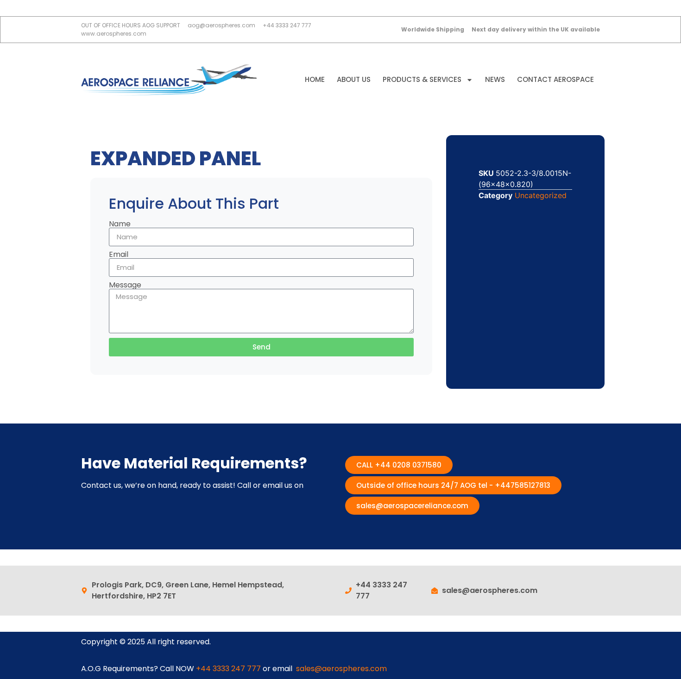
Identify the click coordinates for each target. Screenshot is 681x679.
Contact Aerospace (555, 79)
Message (125, 285)
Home (315, 79)
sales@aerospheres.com (341, 668)
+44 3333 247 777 (228, 668)
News (495, 79)
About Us (354, 79)
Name (120, 224)
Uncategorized (541, 195)
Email (118, 254)
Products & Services (422, 79)
